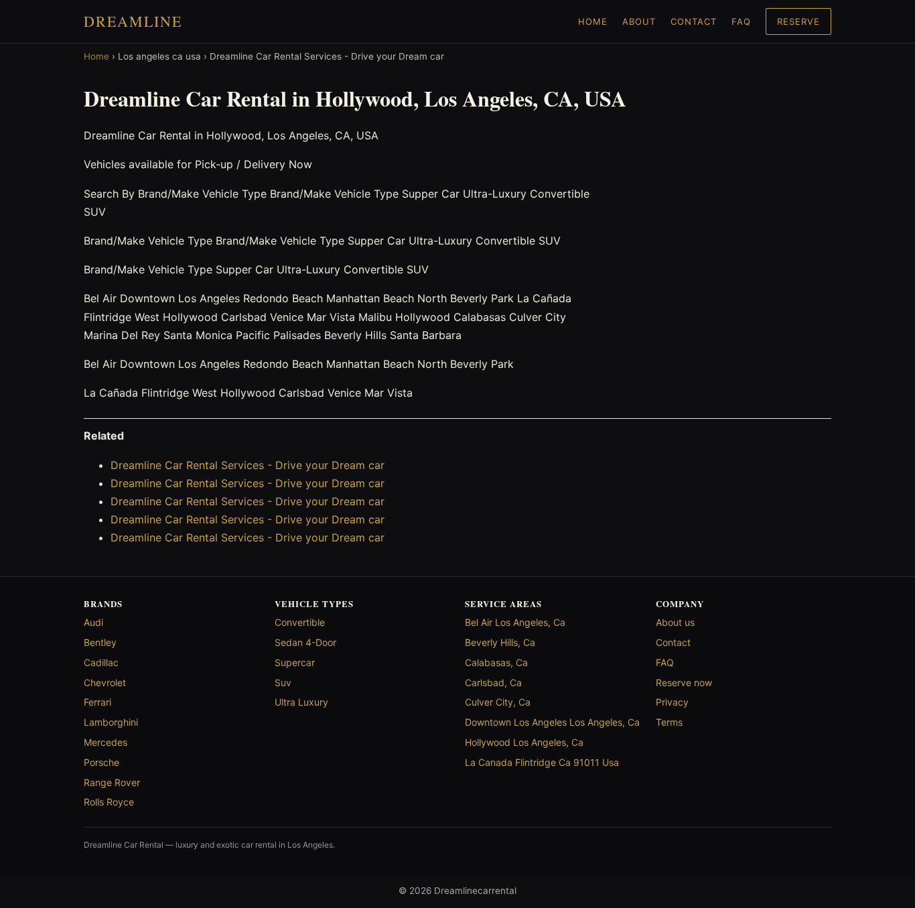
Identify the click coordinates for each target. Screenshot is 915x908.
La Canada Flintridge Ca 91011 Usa (542, 762)
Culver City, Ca (498, 702)
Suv (283, 682)
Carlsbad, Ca (493, 682)
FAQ (741, 21)
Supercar (295, 662)
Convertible (300, 622)
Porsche (101, 762)
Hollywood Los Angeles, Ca (524, 742)
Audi (93, 622)
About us (675, 622)
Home (593, 21)
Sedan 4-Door (305, 642)
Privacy (672, 702)
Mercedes (105, 742)
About (639, 21)
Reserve (798, 21)
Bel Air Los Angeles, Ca (515, 622)
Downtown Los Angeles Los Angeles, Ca (552, 722)
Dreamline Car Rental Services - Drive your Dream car (247, 465)
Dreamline (133, 21)
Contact (694, 21)
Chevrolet (105, 682)
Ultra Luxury (301, 702)
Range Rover (112, 782)
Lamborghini (111, 722)
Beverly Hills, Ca (500, 642)
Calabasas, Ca (496, 662)
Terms (669, 722)
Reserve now (684, 682)
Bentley (100, 642)
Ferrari (97, 702)
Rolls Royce (109, 801)
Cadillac (101, 662)
